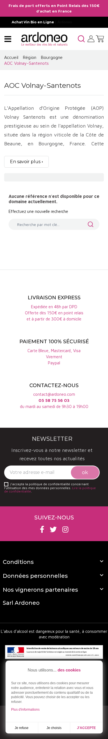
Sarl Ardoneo (21, 602)
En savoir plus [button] (25, 161)
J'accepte (86, 728)
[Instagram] (65, 529)
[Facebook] (42, 529)
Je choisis (54, 728)
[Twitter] (53, 529)
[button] (81, 38)
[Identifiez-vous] (91, 38)
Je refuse (22, 728)
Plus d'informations (25, 709)
